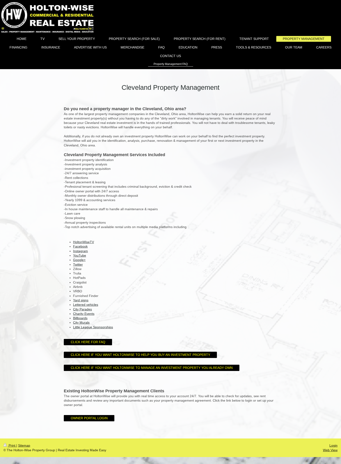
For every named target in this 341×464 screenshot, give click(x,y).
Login (333, 445)
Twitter (78, 264)
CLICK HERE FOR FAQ (88, 342)
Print (12, 445)
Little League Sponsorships (93, 327)
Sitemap (24, 445)
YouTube (79, 255)
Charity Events (83, 314)
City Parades (82, 309)
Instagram (80, 251)
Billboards (80, 318)
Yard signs (80, 300)
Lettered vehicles (85, 304)
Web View (330, 450)
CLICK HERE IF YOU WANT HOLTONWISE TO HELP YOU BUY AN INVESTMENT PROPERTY (140, 355)
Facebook (80, 246)
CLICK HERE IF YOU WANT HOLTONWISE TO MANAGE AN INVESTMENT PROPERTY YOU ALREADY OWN (152, 368)
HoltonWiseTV (83, 242)
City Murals (81, 322)
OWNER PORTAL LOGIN (89, 418)
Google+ (79, 260)
